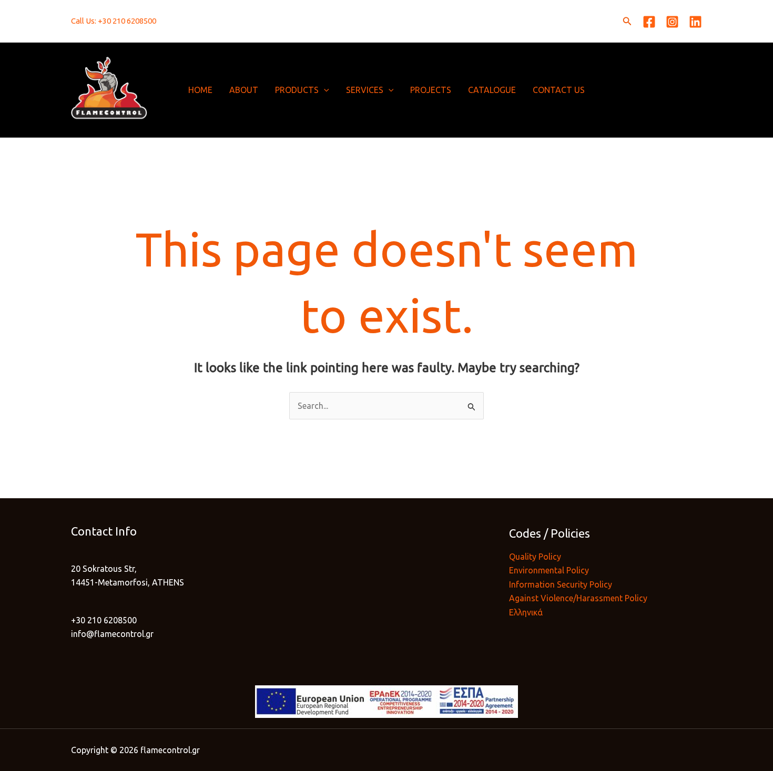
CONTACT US (559, 90)
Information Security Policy (560, 584)
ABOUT (243, 90)
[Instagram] (672, 21)
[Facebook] (649, 21)
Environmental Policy (549, 570)
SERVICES (364, 90)
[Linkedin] (695, 21)
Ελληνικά (526, 612)
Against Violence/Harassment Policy (578, 598)
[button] (627, 21)
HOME (200, 90)
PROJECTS (430, 90)
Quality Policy (535, 556)
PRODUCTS (297, 90)
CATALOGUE (492, 90)
